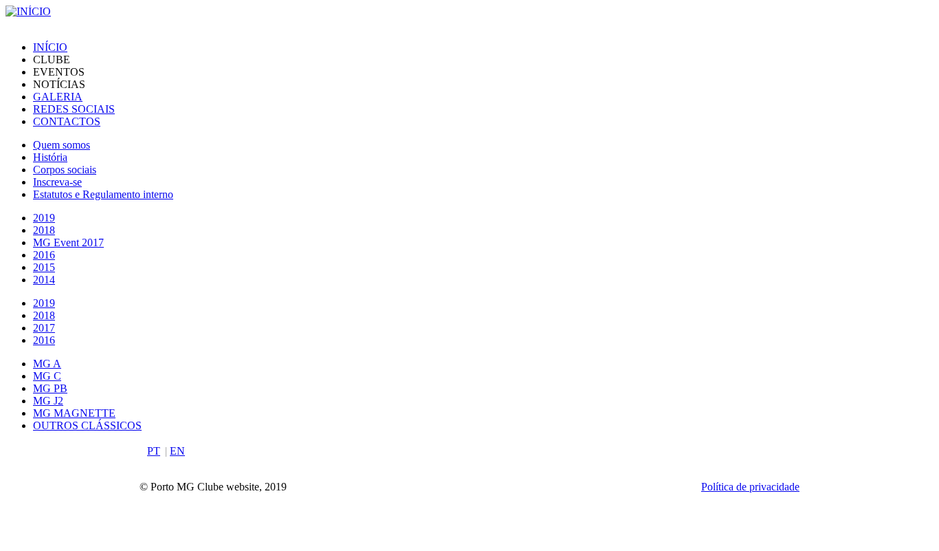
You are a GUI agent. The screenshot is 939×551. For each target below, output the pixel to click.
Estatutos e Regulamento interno (103, 194)
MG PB (50, 388)
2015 (44, 267)
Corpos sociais (64, 169)
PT (153, 451)
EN (177, 451)
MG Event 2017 (68, 242)
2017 (44, 328)
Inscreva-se (57, 182)
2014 (44, 279)
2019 (44, 218)
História (50, 157)
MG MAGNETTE (74, 413)
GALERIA (57, 96)
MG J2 (48, 401)
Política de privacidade (750, 487)
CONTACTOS (66, 121)
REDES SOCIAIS (74, 109)
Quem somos (61, 145)
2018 (44, 230)
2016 (44, 255)
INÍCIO (50, 47)
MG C (47, 376)
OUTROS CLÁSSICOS (87, 425)
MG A (47, 363)
